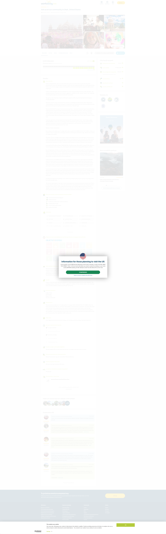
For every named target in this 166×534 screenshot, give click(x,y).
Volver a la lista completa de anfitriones (83, 275)
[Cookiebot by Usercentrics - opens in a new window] (38, 531)
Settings (48, 531)
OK (125, 525)
